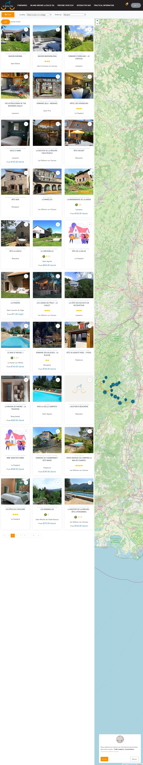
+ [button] (97, 20)
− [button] (97, 23)
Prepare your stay (65, 5)
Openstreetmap (132, 764)
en (135, 5)
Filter (9, 15)
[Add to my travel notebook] (26, 29)
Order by (58, 15)
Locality (22, 15)
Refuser (134, 759)
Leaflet (124, 764)
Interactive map (84, 5)
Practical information (104, 5)
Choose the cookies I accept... (110, 751)
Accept (104, 759)
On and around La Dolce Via (42, 5)
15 (33, 535)
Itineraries (22, 5)
